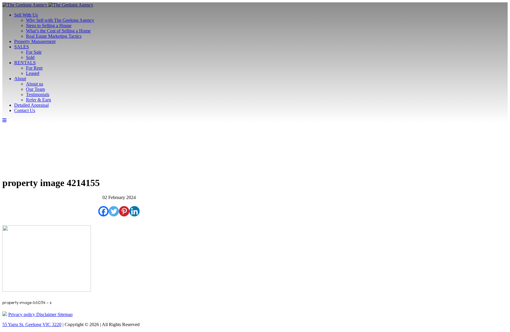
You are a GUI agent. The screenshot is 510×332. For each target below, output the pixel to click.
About (20, 78)
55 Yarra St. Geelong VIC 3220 (31, 324)
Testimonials (37, 94)
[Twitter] (114, 211)
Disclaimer (47, 314)
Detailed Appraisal (31, 105)
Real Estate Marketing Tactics (53, 36)
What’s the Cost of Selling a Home (58, 30)
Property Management (34, 41)
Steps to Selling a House (48, 25)
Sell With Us (26, 14)
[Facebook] (103, 211)
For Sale (34, 52)
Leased (32, 73)
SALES (21, 46)
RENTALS (25, 62)
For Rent (34, 67)
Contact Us (24, 110)
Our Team (35, 89)
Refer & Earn (38, 99)
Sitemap (65, 314)
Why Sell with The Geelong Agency (60, 20)
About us (34, 83)
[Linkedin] (134, 211)
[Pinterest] (124, 211)
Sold (30, 57)
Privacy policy (22, 314)
